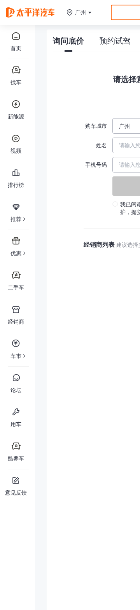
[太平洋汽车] (30, 12)
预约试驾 (115, 40)
